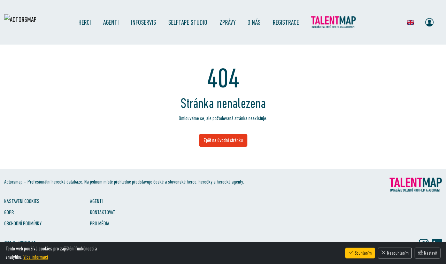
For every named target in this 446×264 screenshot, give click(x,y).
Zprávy (228, 22)
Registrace (286, 22)
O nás (254, 22)
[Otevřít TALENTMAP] (336, 22)
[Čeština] (397, 22)
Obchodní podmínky (22, 223)
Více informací (35, 257)
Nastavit (430, 253)
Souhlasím (363, 253)
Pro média (99, 223)
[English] (410, 22)
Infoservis (143, 22)
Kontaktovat (102, 212)
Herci (84, 22)
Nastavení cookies (21, 201)
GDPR (9, 212)
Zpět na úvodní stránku (223, 140)
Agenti (111, 22)
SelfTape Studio (187, 22)
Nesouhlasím (398, 253)
